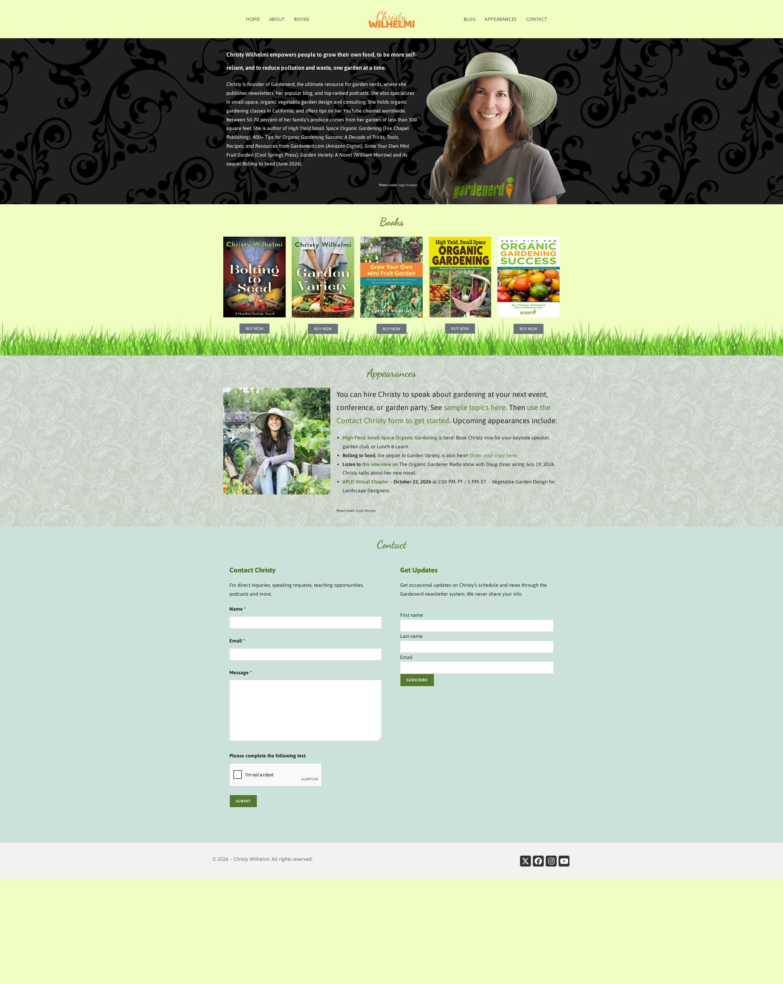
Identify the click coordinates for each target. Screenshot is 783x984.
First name (411, 615)
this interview (376, 464)
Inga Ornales (408, 185)
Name (237, 609)
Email (237, 640)
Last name (411, 636)
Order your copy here (492, 455)
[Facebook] (538, 861)
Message (240, 672)
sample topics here (475, 407)
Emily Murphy (366, 510)
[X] (525, 861)
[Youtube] (564, 861)
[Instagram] (551, 861)
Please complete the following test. (267, 755)
